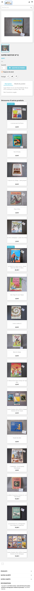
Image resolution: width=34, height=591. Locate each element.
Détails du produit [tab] (19, 84)
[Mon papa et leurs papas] (17, 284)
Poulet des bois (17, 438)
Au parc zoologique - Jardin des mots (17, 237)
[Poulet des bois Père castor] (17, 427)
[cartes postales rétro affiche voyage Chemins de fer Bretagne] (17, 541)
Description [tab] (8, 84)
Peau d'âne (17, 209)
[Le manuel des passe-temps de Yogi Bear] (17, 370)
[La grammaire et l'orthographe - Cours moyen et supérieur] (17, 513)
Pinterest (16, 76)
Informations (6, 583)
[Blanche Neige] (17, 341)
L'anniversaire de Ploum (17, 123)
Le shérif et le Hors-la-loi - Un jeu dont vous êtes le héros (17, 267)
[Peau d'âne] (17, 198)
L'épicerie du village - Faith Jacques (17, 180)
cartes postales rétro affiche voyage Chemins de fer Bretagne (17, 553)
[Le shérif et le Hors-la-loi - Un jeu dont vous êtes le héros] (17, 255)
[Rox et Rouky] (17, 141)
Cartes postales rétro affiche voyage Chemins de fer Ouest (17, 410)
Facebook (2, 563)
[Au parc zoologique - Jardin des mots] (17, 227)
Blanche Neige (17, 352)
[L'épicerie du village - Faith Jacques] (17, 169)
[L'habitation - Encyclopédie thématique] (17, 455)
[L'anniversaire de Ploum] (17, 112)
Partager (8, 76)
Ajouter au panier (17, 68)
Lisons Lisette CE (17, 323)
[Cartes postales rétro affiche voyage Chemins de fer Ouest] (17, 398)
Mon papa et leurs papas (17, 295)
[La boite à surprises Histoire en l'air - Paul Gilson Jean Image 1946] (17, 484)
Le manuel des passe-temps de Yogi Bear (17, 381)
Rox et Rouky (17, 152)
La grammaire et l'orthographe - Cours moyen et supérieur (17, 524)
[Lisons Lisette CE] (17, 312)
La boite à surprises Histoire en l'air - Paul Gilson (17, 495)
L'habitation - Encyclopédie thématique (17, 467)
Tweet (12, 76)
